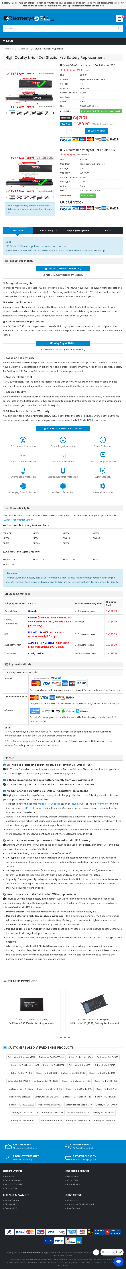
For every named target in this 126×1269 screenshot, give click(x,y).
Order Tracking (12, 1200)
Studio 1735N (69, 559)
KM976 (96, 533)
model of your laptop (49, 803)
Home (6, 48)
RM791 (6, 543)
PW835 (96, 538)
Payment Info (11, 1208)
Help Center (73, 1176)
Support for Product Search (18, 519)
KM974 (66, 533)
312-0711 (7, 533)
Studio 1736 (8, 564)
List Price (65, 117)
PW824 (66, 538)
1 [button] (57, 1037)
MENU (9, 41)
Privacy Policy (12, 1188)
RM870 (66, 543)
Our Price (65, 123)
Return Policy (73, 1184)
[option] (30, 90)
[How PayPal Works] (54, 1240)
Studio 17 (97, 559)
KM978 (6, 538)
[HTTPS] (73, 1240)
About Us (9, 1176)
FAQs (107, 230)
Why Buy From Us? (14, 1184)
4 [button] (69, 1037)
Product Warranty (14, 1180)
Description (18, 230)
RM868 (36, 543)
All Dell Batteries (20, 48)
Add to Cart (98, 131)
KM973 (36, 533)
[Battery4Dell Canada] (30, 18)
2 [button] (61, 1037)
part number (100, 803)
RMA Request (73, 1208)
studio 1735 (77, 803)
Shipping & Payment (78, 230)
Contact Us (72, 1200)
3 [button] (65, 1037)
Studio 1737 (38, 559)
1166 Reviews (83, 70)
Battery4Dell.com (31, 1252)
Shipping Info (11, 1204)
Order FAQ (72, 1180)
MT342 (36, 538)
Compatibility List (47, 230)
